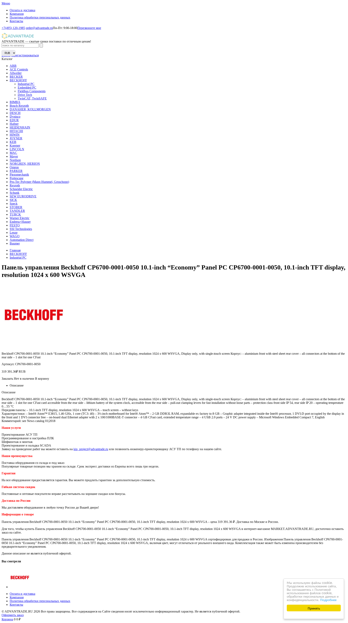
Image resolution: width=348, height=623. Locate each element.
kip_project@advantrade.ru (91, 449)
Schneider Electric (21, 189)
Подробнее (328, 599)
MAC (13, 152)
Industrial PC (26, 84)
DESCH (15, 113)
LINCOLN (17, 149)
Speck (14, 203)
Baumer (15, 243)
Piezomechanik (19, 174)
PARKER (16, 171)
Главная (15, 250)
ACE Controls (19, 69)
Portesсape (16, 178)
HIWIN (15, 134)
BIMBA (15, 102)
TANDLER (17, 211)
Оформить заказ (13, 615)
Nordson (15, 160)
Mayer (14, 156)
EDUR (14, 120)
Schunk (14, 192)
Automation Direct (21, 240)
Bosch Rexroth (19, 105)
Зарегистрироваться (25, 55)
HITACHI (16, 131)
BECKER (16, 76)
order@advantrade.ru (39, 28)
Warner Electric (19, 218)
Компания (17, 14)
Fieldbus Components (32, 91)
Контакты (16, 21)
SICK (13, 200)
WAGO (15, 236)
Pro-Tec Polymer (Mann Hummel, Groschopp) (39, 181)
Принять (314, 608)
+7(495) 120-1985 (13, 28)
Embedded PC (27, 87)
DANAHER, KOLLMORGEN (30, 109)
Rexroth (15, 185)
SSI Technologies (21, 229)
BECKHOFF (18, 80)
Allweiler (16, 73)
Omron (14, 167)
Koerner (15, 145)
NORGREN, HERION (25, 163)
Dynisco (15, 116)
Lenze (14, 232)
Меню (6, 3)
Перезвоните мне (89, 28)
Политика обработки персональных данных (40, 17)
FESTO (15, 225)
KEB (13, 142)
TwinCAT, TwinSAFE (32, 98)
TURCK (15, 214)
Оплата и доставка (22, 10)
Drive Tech (25, 94)
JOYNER (16, 138)
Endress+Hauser (20, 221)
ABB (13, 65)
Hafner (14, 123)
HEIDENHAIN (20, 127)
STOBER (16, 207)
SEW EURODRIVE (23, 196)
